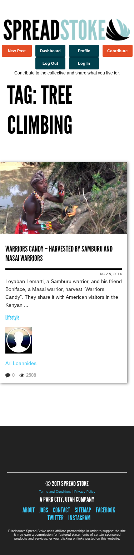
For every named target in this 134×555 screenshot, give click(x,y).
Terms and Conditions (55, 491)
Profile (84, 51)
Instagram (79, 518)
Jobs (43, 510)
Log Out (50, 63)
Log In (84, 63)
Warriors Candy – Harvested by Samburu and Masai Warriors (59, 253)
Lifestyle (12, 317)
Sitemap (83, 510)
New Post (17, 51)
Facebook (105, 510)
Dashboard (50, 51)
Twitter (56, 518)
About (29, 510)
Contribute (117, 51)
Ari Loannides (20, 363)
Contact (61, 510)
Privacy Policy (84, 491)
